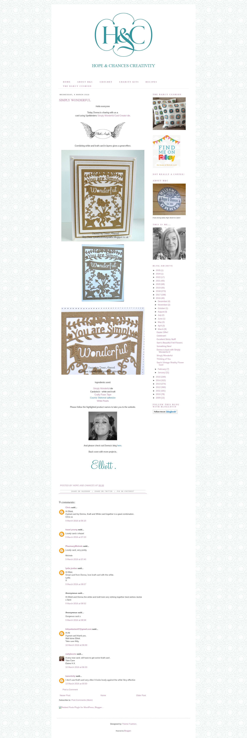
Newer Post (65, 695)
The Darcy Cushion (77, 86)
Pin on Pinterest (125, 491)
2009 (158, 398)
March (161, 329)
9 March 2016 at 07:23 (75, 537)
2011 (158, 391)
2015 (158, 377)
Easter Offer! (162, 332)
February (162, 369)
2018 (158, 291)
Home (67, 82)
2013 (158, 384)
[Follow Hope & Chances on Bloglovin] (165, 413)
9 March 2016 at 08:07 (75, 584)
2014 (158, 380)
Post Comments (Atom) (82, 700)
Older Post (141, 695)
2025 (158, 270)
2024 (158, 274)
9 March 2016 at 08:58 (75, 620)
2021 (158, 281)
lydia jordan (71, 568)
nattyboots (70, 654)
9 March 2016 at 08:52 (75, 603)
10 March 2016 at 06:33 (76, 667)
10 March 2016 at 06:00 (76, 645)
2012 (158, 387)
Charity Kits (129, 82)
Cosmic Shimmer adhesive (102, 397)
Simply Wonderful (101, 388)
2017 (158, 295)
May (160, 322)
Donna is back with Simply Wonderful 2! (168, 351)
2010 (158, 394)
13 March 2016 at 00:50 (76, 683)
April (160, 326)
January (161, 372)
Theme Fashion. (129, 724)
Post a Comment (70, 689)
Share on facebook (80, 491)
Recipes (151, 82)
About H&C (85, 82)
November (162, 305)
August (161, 312)
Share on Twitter (103, 491)
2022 (158, 277)
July (159, 315)
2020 (158, 284)
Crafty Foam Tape (102, 394)
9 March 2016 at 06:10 (75, 521)
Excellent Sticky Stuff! (166, 339)
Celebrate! (161, 336)
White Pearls (103, 401)
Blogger (127, 731)
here (119, 445)
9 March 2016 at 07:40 (75, 559)
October (161, 308)
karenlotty (70, 676)
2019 (158, 288)
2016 (158, 298)
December (162, 301)
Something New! (164, 346)
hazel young (71, 529)
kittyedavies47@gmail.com (78, 629)
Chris (68, 507)
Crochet (106, 82)
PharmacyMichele (74, 546)
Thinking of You (164, 359)
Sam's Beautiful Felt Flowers (169, 343)
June (160, 319)
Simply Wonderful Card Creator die (113, 115)
